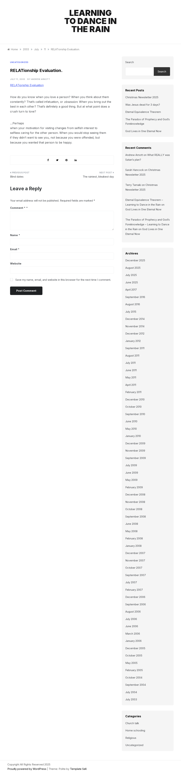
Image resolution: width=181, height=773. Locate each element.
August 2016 (132, 304)
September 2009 (135, 458)
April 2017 (131, 289)
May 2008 (131, 531)
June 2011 (131, 370)
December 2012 (134, 333)
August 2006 (133, 611)
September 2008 (135, 516)
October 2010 (133, 406)
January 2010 (133, 436)
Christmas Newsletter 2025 (141, 97)
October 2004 (133, 677)
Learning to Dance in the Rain (90, 21)
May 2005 (131, 663)
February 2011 (133, 392)
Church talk (132, 723)
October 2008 (133, 509)
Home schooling (135, 730)
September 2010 (135, 414)
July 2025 (131, 275)
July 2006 (131, 619)
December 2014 (135, 319)
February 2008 (134, 538)
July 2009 (131, 465)
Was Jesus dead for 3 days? (142, 104)
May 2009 (131, 480)
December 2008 (135, 494)
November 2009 (135, 450)
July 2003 (131, 699)
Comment (17, 207)
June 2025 (131, 282)
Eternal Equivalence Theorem (143, 112)
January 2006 (133, 641)
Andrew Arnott (40, 79)
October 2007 (133, 567)
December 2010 (135, 399)
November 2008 (135, 502)
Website (15, 263)
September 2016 (135, 297)
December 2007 (135, 553)
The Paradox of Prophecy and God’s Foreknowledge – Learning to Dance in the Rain (147, 224)
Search (129, 62)
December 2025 (135, 260)
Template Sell (78, 769)
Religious (130, 737)
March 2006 (132, 633)
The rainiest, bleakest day (98, 176)
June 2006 (131, 626)
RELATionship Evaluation (27, 85)
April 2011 (130, 384)
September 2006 (135, 604)
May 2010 (131, 428)
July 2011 (130, 362)
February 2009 (134, 487)
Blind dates (17, 176)
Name (15, 235)
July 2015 (130, 311)
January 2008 (133, 545)
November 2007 (135, 560)
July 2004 (131, 692)
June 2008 (131, 523)
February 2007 (134, 589)
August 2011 (132, 355)
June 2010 (131, 421)
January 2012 (133, 341)
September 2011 (134, 348)
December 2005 (135, 648)
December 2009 (135, 443)
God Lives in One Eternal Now (143, 131)
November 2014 (134, 326)
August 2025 (133, 267)
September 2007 (135, 575)
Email (14, 249)
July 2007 (131, 582)
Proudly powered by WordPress (27, 769)
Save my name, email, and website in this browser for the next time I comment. (63, 279)
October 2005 (133, 655)
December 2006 (135, 597)
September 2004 (135, 684)
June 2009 (131, 472)
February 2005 (134, 670)
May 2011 (130, 377)
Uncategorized (19, 62)
